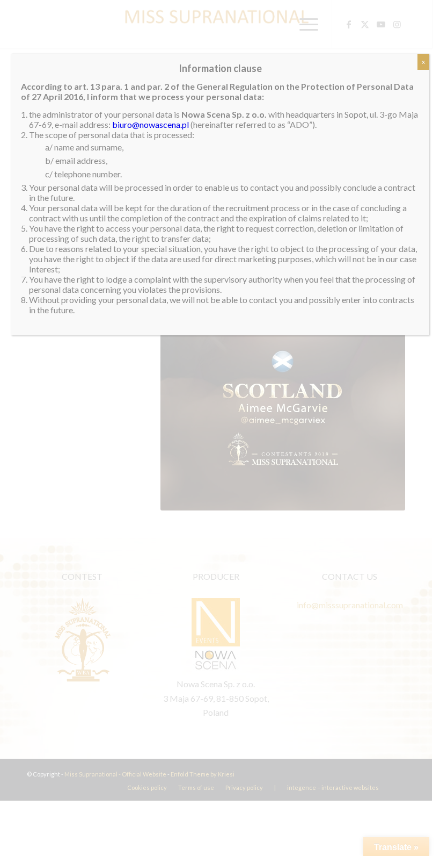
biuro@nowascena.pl (150, 124)
